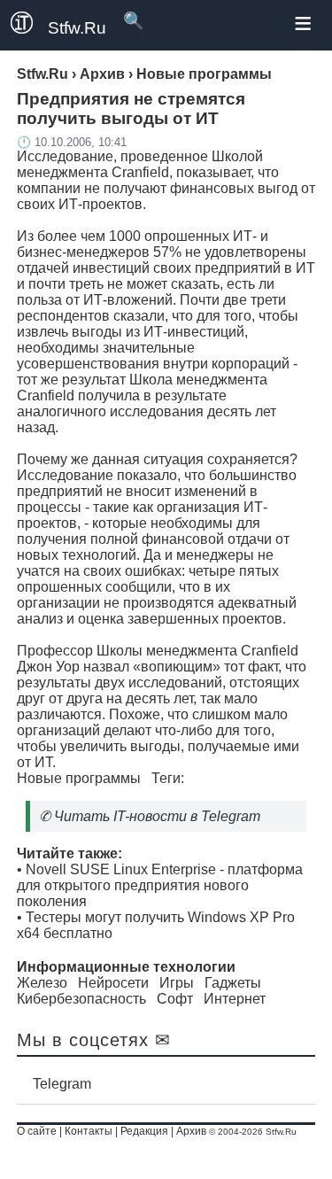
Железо (42, 982)
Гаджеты (233, 982)
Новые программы (79, 778)
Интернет (235, 998)
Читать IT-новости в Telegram (157, 816)
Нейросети (113, 982)
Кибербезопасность (81, 998)
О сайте (37, 1131)
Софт (175, 998)
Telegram (62, 1083)
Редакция (144, 1131)
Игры (176, 982)
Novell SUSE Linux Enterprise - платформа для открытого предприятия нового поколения (160, 885)
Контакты (88, 1131)
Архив (191, 1131)
